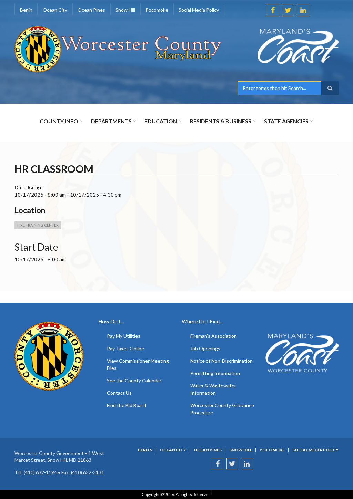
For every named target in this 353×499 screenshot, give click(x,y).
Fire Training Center (38, 225)
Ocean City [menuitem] (55, 10)
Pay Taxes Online (125, 348)
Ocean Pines (208, 450)
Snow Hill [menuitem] (125, 10)
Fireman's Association (213, 336)
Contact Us (119, 393)
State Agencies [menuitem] (286, 121)
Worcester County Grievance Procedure (222, 408)
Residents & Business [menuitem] (220, 121)
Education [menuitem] (160, 121)
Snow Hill (240, 450)
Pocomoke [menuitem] (156, 10)
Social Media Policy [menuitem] (199, 10)
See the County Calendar (134, 380)
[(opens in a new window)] (288, 46)
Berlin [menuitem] (26, 10)
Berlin (145, 450)
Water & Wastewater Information (213, 389)
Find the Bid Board (126, 405)
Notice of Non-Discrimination (221, 361)
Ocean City (173, 450)
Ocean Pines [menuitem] (91, 10)
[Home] (118, 48)
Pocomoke (272, 450)
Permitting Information (215, 373)
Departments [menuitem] (111, 121)
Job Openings (205, 348)
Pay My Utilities (123, 336)
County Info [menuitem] (59, 121)
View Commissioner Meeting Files (138, 364)
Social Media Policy (315, 450)
